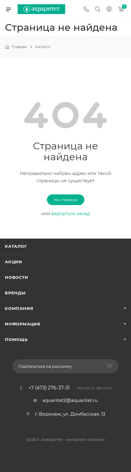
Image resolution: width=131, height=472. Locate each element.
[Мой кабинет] (109, 9)
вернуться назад (70, 213)
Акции (13, 261)
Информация (23, 323)
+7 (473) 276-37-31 (49, 387)
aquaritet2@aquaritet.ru (70, 400)
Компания (19, 308)
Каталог (16, 246)
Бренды (15, 292)
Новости (16, 277)
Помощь (16, 339)
